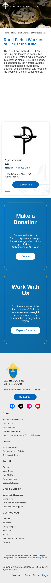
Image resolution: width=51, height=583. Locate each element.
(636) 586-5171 (16, 160)
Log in (45, 575)
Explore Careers (25, 330)
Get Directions (25, 185)
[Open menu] (47, 6)
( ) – (10, 164)
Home (6, 33)
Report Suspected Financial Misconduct (22, 555)
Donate (25, 256)
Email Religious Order (19, 168)
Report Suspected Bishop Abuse (33, 558)
